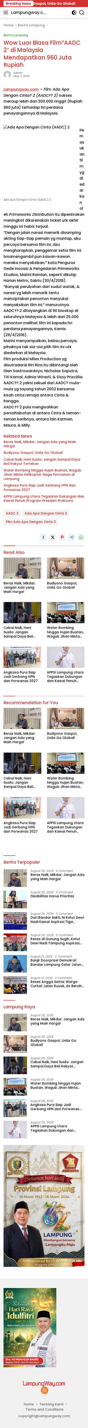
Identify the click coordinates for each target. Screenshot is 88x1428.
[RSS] (44, 1391)
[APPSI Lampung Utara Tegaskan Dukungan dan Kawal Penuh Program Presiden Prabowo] (66, 657)
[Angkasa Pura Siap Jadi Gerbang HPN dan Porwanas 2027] (22, 657)
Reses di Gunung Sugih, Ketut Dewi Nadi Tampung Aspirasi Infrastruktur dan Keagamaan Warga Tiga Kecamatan (56, 941)
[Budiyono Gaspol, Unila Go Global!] (66, 568)
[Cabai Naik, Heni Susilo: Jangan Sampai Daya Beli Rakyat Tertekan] (22, 612)
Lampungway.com (28, 12)
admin (18, 73)
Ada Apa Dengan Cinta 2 (46, 513)
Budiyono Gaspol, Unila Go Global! (33, 453)
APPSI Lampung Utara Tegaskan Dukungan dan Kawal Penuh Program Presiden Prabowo (44, 498)
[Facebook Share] (43, 537)
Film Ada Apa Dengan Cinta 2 (31, 521)
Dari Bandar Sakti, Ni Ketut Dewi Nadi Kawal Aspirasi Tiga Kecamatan (57, 919)
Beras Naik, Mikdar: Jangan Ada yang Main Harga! (40, 444)
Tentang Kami (51, 1404)
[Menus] (7, 12)
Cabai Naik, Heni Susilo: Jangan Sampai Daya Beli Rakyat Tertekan (42, 461)
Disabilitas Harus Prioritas (52, 896)
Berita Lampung (16, 35)
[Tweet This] (52, 537)
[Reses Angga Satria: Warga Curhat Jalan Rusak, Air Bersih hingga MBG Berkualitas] (15, 985)
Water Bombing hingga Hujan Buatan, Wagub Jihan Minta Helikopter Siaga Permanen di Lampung (42, 474)
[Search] (81, 12)
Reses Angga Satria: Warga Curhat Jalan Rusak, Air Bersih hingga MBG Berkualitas (56, 984)
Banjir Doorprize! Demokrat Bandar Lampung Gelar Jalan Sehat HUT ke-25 (56, 962)
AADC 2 (12, 513)
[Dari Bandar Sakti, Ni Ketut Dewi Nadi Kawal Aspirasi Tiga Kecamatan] (15, 921)
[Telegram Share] (71, 537)
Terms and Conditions (45, 1409)
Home (29, 1404)
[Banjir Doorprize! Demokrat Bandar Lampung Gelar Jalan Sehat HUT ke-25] (15, 964)
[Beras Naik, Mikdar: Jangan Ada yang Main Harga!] (22, 568)
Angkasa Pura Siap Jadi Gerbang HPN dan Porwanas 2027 (40, 487)
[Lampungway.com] (44, 1383)
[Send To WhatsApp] (80, 537)
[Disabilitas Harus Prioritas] (15, 899)
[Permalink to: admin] (7, 74)
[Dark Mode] (74, 12)
